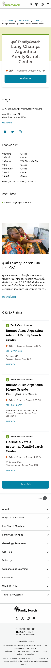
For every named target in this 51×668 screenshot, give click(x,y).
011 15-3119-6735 (14, 405)
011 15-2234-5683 (14, 351)
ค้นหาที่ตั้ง (26, 484)
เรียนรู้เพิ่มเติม (9, 297)
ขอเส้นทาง (25, 78)
